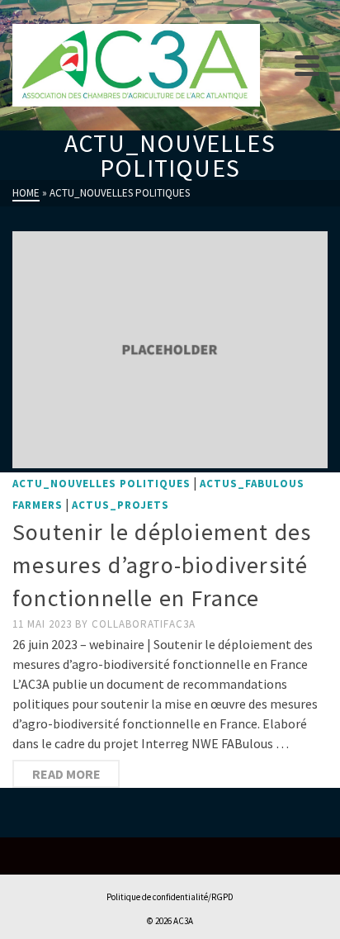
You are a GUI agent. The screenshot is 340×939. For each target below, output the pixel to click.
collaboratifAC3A (144, 624)
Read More (66, 774)
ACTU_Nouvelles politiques (101, 484)
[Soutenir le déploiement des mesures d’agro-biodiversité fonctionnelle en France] (170, 349)
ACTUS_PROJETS (120, 505)
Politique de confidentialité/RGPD (170, 897)
